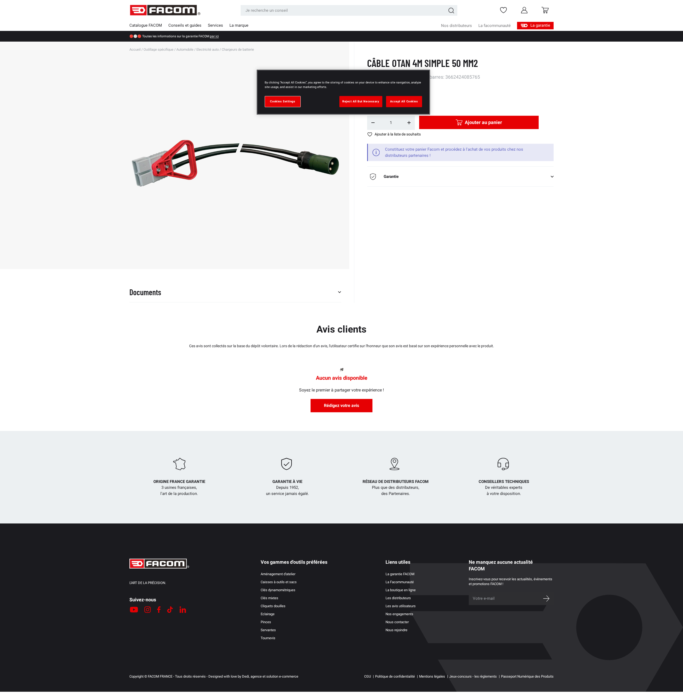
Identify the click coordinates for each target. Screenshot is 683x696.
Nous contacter (397, 622)
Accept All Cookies (404, 101)
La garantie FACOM (400, 574)
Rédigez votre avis (341, 405)
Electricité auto (207, 49)
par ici (214, 36)
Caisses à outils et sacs (279, 582)
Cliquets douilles (273, 606)
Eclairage (268, 614)
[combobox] (349, 10)
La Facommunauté (400, 582)
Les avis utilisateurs (401, 606)
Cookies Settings (282, 101)
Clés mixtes (269, 598)
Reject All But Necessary (360, 101)
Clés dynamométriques (278, 590)
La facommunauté (494, 25)
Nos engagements (399, 614)
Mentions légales (432, 676)
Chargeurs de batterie (238, 49)
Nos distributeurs (456, 25)
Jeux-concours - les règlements (473, 676)
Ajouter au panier (483, 122)
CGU (367, 676)
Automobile (184, 49)
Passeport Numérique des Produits (527, 676)
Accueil (135, 49)
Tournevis (268, 638)
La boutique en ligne (401, 590)
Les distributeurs (398, 598)
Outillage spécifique (158, 49)
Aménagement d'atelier (278, 574)
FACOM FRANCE (160, 676)
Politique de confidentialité (395, 676)
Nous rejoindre (396, 630)
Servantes (268, 630)
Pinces (266, 622)
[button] (545, 10)
